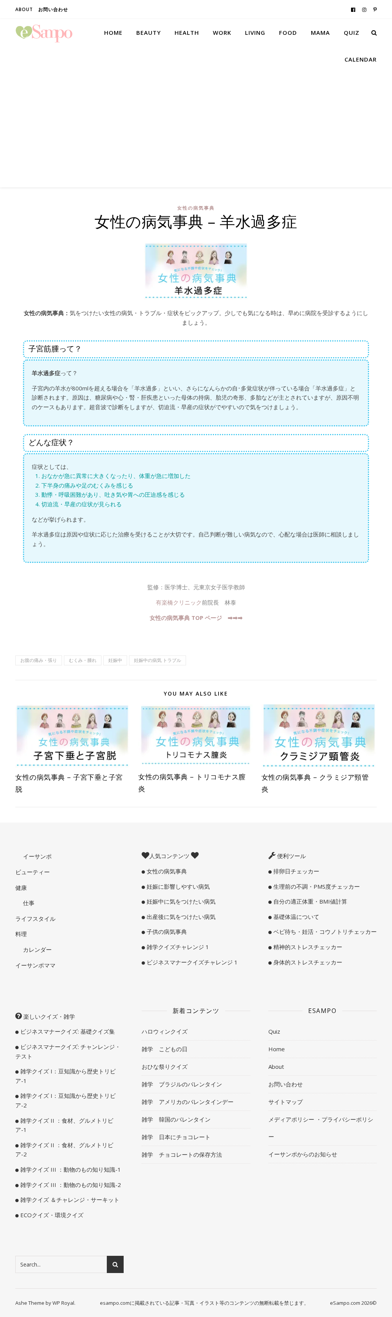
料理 (21, 934)
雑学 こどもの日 (165, 1049)
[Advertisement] (196, 130)
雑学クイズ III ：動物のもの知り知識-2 (70, 1185)
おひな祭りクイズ (165, 1066)
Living (255, 32)
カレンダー (36, 949)
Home (113, 32)
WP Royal (63, 1302)
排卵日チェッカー (295, 871)
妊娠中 (115, 660)
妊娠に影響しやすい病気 (177, 886)
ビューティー (32, 872)
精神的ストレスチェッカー (307, 947)
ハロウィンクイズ (165, 1031)
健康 (21, 887)
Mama (320, 32)
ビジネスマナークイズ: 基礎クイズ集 (67, 1031)
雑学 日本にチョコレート (176, 1137)
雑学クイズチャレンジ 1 (177, 947)
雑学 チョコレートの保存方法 (182, 1154)
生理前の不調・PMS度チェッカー (316, 886)
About (24, 9)
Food (288, 32)
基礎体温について (295, 916)
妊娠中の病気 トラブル (157, 660)
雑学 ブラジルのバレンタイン (182, 1084)
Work (222, 32)
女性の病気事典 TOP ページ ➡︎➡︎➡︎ (196, 617)
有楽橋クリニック (179, 602)
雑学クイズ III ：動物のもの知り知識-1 (70, 1169)
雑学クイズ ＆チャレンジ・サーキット (69, 1199)
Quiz (351, 32)
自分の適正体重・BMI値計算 (309, 901)
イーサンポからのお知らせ (302, 1154)
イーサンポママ (35, 965)
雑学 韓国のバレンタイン (176, 1119)
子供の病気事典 (166, 931)
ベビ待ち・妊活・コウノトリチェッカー (324, 931)
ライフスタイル (35, 918)
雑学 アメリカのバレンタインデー (188, 1102)
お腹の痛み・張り (38, 660)
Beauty (148, 32)
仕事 (27, 903)
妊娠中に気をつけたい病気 (180, 901)
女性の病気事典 (196, 208)
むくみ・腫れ (82, 660)
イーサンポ (36, 856)
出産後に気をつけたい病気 (180, 916)
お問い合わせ (53, 9)
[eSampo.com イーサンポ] (44, 32)
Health (187, 32)
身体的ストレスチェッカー (307, 962)
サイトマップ (285, 1102)
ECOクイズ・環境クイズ (51, 1215)
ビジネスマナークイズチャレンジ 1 (191, 962)
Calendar (361, 59)
